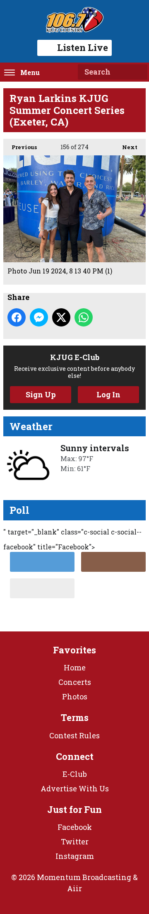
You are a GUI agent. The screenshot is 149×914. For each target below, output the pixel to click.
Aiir (74, 888)
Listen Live (82, 47)
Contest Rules (74, 735)
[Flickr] (42, 588)
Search (137, 72)
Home (75, 667)
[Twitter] (42, 562)
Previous (20, 147)
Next (125, 147)
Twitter (75, 841)
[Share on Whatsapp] (83, 317)
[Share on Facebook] (16, 317)
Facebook (75, 827)
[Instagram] (113, 562)
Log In (108, 394)
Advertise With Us (75, 788)
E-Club (74, 774)
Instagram (74, 856)
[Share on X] (61, 317)
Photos (74, 696)
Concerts (74, 682)
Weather (31, 426)
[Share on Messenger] (39, 317)
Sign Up (41, 394)
